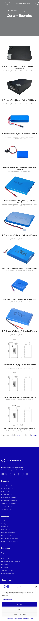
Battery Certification (7, 559)
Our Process (4, 527)
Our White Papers (6, 535)
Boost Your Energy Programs (9, 541)
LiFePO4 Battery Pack (7, 495)
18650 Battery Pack (7, 509)
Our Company (5, 521)
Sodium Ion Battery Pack (8, 492)
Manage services (7, 599)
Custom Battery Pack (7, 486)
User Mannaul (5, 564)
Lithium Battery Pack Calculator (10, 561)
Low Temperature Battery (9, 500)
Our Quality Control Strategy (9, 538)
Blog (2, 553)
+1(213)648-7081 (7, 3)
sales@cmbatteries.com (23, 3)
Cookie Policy (9, 618)
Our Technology (6, 529)
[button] (36, 587)
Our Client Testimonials (8, 532)
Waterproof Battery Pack (8, 503)
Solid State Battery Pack (8, 489)
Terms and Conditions (7, 570)
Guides (3, 556)
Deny (19, 609)
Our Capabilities (6, 524)
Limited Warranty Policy (8, 573)
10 (26, 435)
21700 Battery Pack (7, 506)
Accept (19, 604)
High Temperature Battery (9, 497)
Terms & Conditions (27, 618)
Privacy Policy (18, 618)
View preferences (19, 614)
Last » (35, 435)
